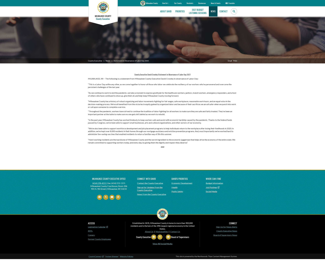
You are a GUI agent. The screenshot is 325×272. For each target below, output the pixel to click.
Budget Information (214, 183)
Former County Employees (99, 239)
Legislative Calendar (97, 227)
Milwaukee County (152, 3)
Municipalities (162, 231)
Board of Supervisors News (225, 235)
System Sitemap (111, 256)
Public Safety (177, 191)
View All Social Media (162, 243)
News (108, 61)
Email (230, 61)
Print (235, 61)
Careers (91, 235)
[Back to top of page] (319, 266)
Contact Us (175, 231)
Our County (178, 3)
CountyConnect (95, 256)
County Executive (95, 61)
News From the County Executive (151, 194)
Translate (231, 3)
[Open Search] (234, 11)
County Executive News (226, 231)
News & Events (216, 3)
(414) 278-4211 (99, 183)
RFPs (90, 231)
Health (174, 187)
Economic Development (182, 183)
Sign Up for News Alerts (226, 227)
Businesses (202, 3)
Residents (190, 3)
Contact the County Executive (150, 183)
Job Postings (211, 187)
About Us (149, 231)
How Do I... (165, 3)
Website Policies (126, 256)
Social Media (211, 191)
